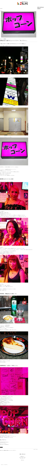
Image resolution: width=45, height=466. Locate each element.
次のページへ (35, 449)
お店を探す (1, 8)
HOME (0, 450)
